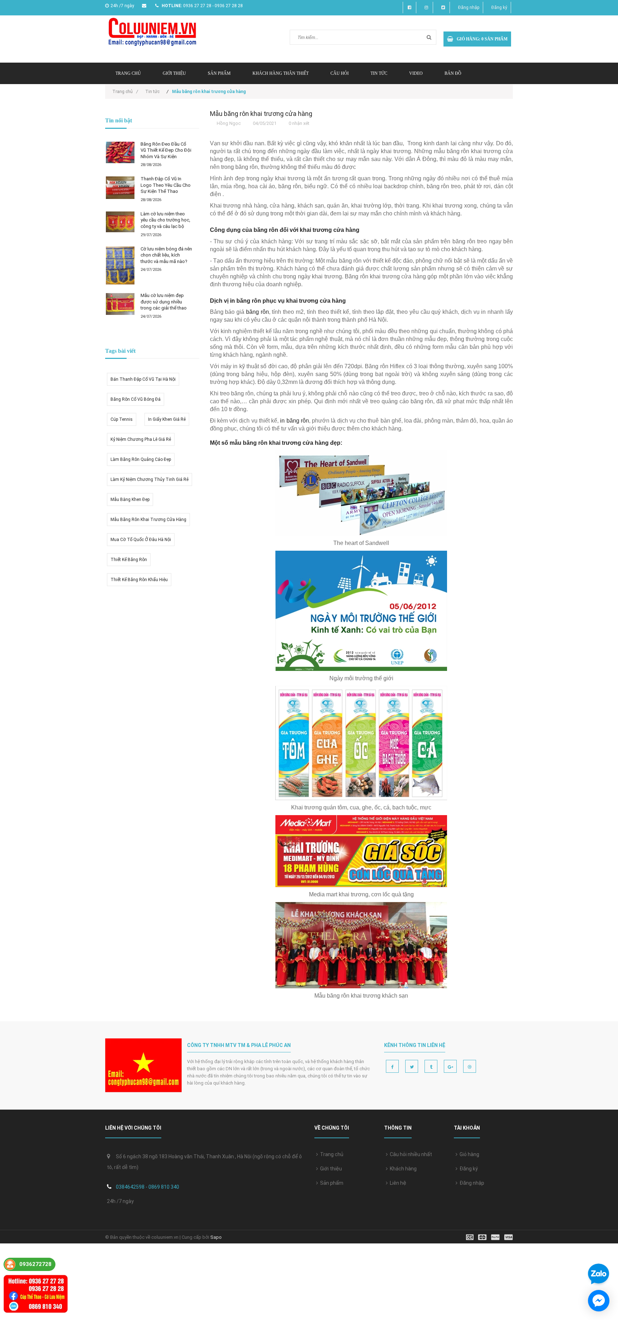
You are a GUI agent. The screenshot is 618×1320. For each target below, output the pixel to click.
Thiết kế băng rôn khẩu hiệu (139, 579)
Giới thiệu (174, 73)
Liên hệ (397, 1183)
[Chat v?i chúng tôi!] (598, 1300)
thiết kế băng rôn (129, 559)
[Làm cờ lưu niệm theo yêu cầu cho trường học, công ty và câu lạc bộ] (120, 222)
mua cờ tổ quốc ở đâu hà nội (141, 539)
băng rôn (257, 312)
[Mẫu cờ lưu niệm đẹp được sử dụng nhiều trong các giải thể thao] (120, 304)
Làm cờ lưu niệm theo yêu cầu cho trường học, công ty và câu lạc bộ (165, 220)
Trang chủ (330, 1154)
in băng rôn (294, 421)
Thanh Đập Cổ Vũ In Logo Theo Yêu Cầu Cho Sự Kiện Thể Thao (166, 185)
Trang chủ (128, 73)
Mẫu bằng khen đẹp (130, 499)
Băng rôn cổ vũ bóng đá (136, 399)
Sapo (216, 1237)
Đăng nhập (468, 7)
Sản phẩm (219, 73)
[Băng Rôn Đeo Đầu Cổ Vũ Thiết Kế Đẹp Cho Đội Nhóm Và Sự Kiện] (120, 152)
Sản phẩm (330, 1183)
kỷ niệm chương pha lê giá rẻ (141, 439)
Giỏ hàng (468, 1154)
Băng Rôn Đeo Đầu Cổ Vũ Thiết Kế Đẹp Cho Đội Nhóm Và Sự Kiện (166, 150)
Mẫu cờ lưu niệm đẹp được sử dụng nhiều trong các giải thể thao (164, 302)
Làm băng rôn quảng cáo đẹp (141, 459)
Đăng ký (499, 7)
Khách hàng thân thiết (280, 73)
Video (416, 73)
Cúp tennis (122, 419)
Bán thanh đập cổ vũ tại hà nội (143, 379)
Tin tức (379, 73)
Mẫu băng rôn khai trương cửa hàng (148, 519)
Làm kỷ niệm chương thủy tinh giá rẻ (149, 479)
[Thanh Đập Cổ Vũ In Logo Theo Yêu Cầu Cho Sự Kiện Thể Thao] (120, 187)
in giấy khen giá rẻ (167, 419)
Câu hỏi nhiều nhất (410, 1154)
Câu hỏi (339, 73)
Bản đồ (453, 73)
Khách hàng (402, 1169)
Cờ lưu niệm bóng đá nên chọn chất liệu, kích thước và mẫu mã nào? (166, 255)
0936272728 (35, 1264)
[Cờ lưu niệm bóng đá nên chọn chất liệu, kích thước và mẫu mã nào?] (120, 266)
